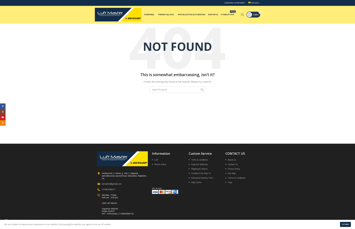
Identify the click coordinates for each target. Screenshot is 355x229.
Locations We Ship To (201, 173)
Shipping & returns (199, 168)
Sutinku (345, 224)
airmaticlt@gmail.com (112, 184)
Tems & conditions (199, 159)
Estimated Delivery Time (202, 178)
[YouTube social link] (3, 117)
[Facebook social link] (3, 106)
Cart (156, 159)
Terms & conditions (237, 178)
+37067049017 (108, 189)
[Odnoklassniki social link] (3, 123)
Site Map (232, 173)
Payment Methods (199, 164)
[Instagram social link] (3, 112)
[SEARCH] (202, 89)
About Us (232, 159)
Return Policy (160, 164)
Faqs (230, 182)
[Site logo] (118, 14)
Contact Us (233, 164)
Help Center (196, 182)
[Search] (242, 14)
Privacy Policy (234, 168)
